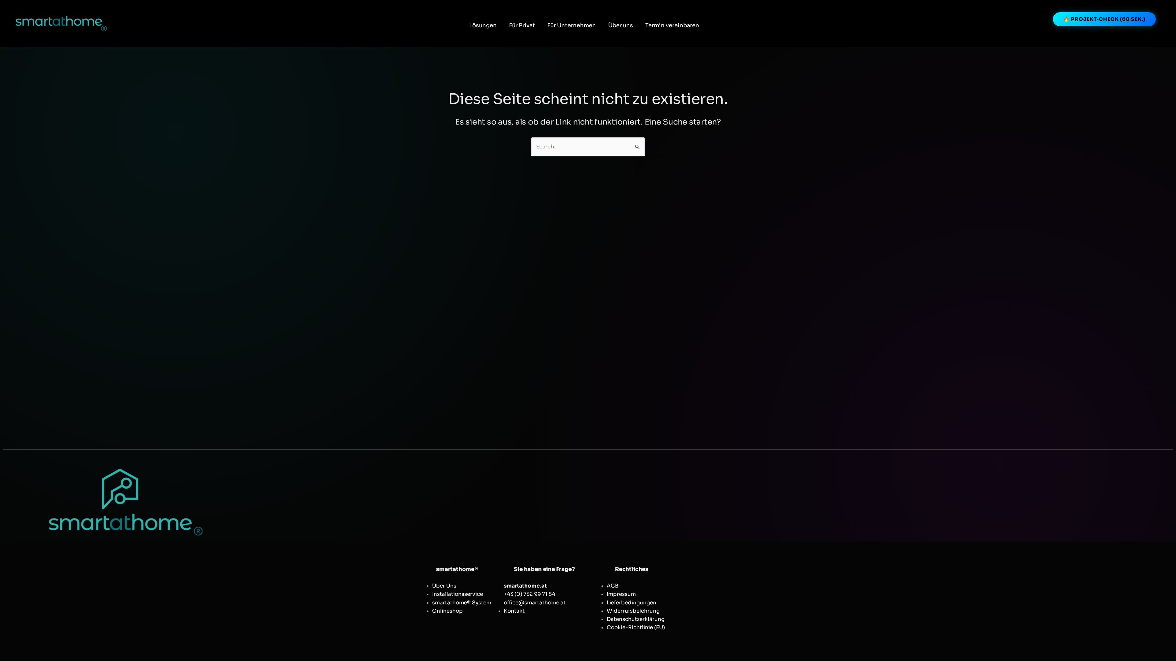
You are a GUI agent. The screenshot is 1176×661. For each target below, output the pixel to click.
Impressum (621, 594)
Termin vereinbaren (672, 25)
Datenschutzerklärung (636, 619)
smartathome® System (461, 602)
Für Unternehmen (571, 25)
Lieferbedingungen (631, 602)
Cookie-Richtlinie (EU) (636, 627)
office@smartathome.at (535, 602)
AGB (613, 586)
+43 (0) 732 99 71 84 (529, 594)
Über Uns (444, 586)
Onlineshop (447, 611)
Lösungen (483, 25)
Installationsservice (457, 594)
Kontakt (514, 611)
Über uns (620, 25)
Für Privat (522, 25)
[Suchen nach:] (588, 147)
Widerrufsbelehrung (633, 611)
